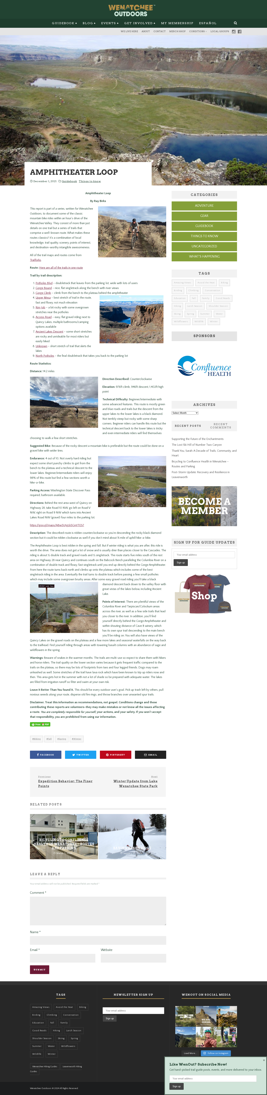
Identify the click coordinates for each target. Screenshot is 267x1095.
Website (106, 950)
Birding (178, 290)
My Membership (177, 23)
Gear (204, 216)
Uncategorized (204, 246)
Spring (62, 739)
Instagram (234, 31)
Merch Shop (177, 31)
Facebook (239, 31)
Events (108, 23)
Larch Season (194, 306)
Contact (159, 31)
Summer (205, 314)
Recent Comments (220, 426)
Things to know (90, 181)
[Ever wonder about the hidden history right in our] (185, 1037)
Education (180, 298)
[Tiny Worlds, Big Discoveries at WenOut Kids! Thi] (227, 1037)
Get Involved (138, 23)
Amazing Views (182, 283)
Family (205, 298)
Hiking (177, 306)
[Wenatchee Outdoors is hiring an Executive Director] (206, 1016)
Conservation (212, 290)
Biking (37, 739)
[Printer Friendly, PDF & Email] (40, 726)
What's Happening (204, 256)
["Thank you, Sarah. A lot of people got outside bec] (206, 1037)
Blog (88, 23)
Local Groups (220, 31)
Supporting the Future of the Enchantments (198, 439)
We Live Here (129, 31)
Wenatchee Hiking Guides (44, 1066)
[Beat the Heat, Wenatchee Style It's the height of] (185, 1016)
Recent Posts (188, 425)
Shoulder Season (218, 306)
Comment (38, 893)
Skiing (177, 314)
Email (35, 950)
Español (208, 23)
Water (219, 314)
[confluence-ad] (204, 392)
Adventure (204, 206)
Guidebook (63, 23)
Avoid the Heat (206, 283)
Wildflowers (181, 321)
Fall (50, 739)
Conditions (197, 31)
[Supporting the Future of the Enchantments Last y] (227, 1016)
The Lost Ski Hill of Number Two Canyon (197, 444)
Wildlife (199, 321)
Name (35, 932)
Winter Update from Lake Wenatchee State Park (135, 781)
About (146, 31)
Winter (77, 739)
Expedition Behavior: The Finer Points (65, 781)
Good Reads (223, 298)
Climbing (193, 290)
